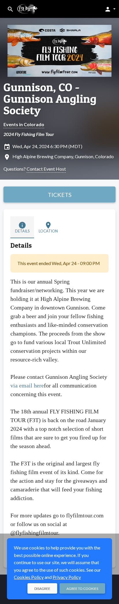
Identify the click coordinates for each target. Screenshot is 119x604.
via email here (27, 385)
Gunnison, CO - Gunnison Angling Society (49, 98)
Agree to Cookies (82, 588)
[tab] (22, 227)
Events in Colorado (23, 124)
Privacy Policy (67, 577)
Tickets (60, 194)
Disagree (42, 588)
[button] (110, 9)
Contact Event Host (46, 168)
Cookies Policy (29, 577)
